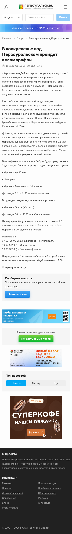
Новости (7, 488)
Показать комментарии (36, 338)
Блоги (5, 502)
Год (56, 383)
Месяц (36, 383)
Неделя (16, 383)
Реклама (43, 497)
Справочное (9, 497)
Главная (7, 38)
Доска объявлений (12, 493)
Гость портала (10, 507)
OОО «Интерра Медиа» (36, 527)
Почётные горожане (49, 488)
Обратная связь (47, 493)
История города (47, 483)
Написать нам (17, 294)
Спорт (20, 38)
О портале (44, 502)
